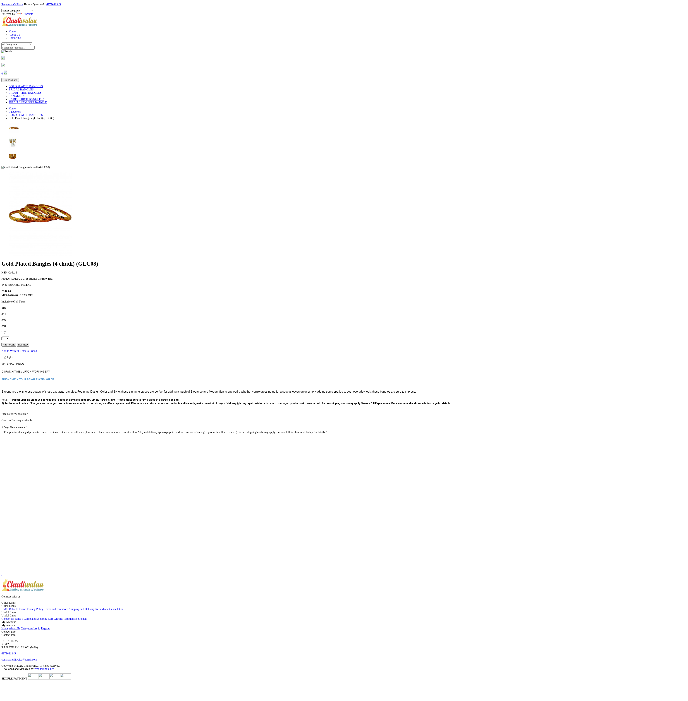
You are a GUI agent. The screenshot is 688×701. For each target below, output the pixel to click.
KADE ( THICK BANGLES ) (26, 99)
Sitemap (82, 618)
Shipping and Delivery (82, 609)
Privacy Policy (35, 609)
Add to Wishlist (10, 350)
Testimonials (70, 618)
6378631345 (53, 4)
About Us (14, 34)
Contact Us (15, 37)
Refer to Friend (28, 350)
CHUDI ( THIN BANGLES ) (26, 92)
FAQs (4, 609)
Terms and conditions (56, 609)
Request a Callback (12, 4)
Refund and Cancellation (109, 609)
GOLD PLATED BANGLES (26, 86)
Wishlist (58, 618)
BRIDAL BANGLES (21, 89)
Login (37, 628)
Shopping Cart (44, 618)
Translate (28, 13)
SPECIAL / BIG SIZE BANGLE (28, 102)
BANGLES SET (18, 95)
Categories (15, 111)
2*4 (3, 313)
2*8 (3, 325)
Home (12, 31)
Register (45, 628)
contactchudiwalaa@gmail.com (19, 659)
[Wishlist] (3, 66)
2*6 (3, 319)
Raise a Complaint (25, 618)
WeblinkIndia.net (44, 668)
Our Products (10, 80)
